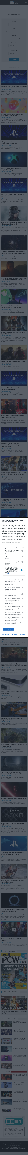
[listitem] (14, 547)
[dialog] (14, 577)
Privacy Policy (22, 634)
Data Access (14, 634)
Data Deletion (5, 634)
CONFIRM (8, 629)
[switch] (22, 551)
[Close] (25, 520)
